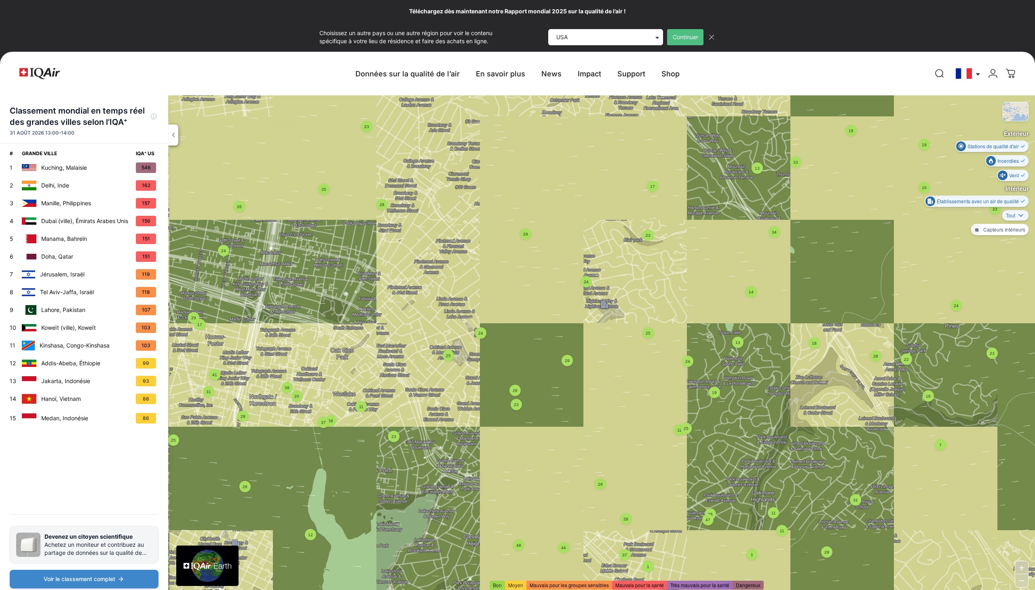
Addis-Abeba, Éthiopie (70, 363)
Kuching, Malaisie (64, 167)
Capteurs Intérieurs (1004, 229)
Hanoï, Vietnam (61, 398)
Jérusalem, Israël (62, 274)
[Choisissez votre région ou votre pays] (968, 73)
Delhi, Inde (55, 185)
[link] (939, 73)
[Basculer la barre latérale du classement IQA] (173, 134)
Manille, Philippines (66, 203)
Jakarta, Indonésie (65, 380)
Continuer (685, 37)
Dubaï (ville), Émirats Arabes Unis (84, 220)
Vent (1014, 175)
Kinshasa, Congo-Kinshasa (75, 345)
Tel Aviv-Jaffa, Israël (67, 292)
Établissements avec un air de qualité (978, 201)
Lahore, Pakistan (63, 309)
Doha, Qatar (57, 256)
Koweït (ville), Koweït (68, 327)
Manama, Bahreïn (64, 238)
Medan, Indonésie (64, 418)
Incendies (1008, 160)
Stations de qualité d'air (993, 146)
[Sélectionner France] (968, 73)
